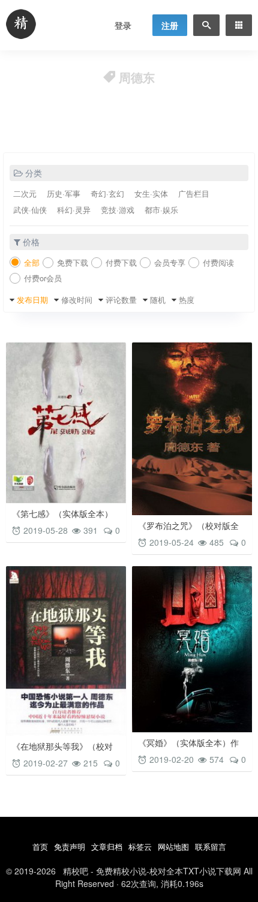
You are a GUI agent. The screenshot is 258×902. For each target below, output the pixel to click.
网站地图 (173, 846)
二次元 (25, 193)
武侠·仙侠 (30, 209)
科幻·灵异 (74, 209)
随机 (158, 299)
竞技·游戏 (117, 209)
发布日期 (32, 299)
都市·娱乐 (161, 209)
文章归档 (106, 846)
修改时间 (76, 299)
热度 (186, 299)
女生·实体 (151, 193)
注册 (169, 25)
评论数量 (121, 299)
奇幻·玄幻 (107, 193)
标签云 (140, 846)
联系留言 (210, 846)
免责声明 (69, 846)
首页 (40, 846)
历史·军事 (63, 193)
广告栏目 (193, 193)
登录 (123, 25)
